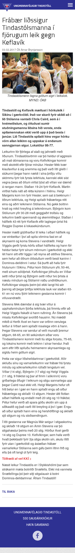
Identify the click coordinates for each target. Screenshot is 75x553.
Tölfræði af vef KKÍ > (16, 458)
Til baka (8, 491)
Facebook (37, 538)
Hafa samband (37, 525)
